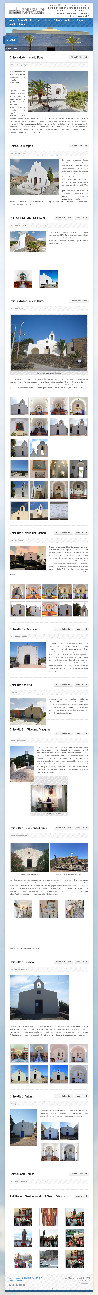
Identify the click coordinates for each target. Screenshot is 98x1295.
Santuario (69, 20)
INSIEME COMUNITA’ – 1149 (32, 1278)
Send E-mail (81, 218)
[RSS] (9, 1285)
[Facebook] (17, 1285)
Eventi (12, 24)
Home (11, 20)
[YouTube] (20, 1285)
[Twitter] (13, 1285)
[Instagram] (24, 1285)
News (47, 20)
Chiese (57, 20)
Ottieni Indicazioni (79, 57)
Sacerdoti (22, 20)
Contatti (23, 24)
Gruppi (80, 20)
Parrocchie (35, 20)
